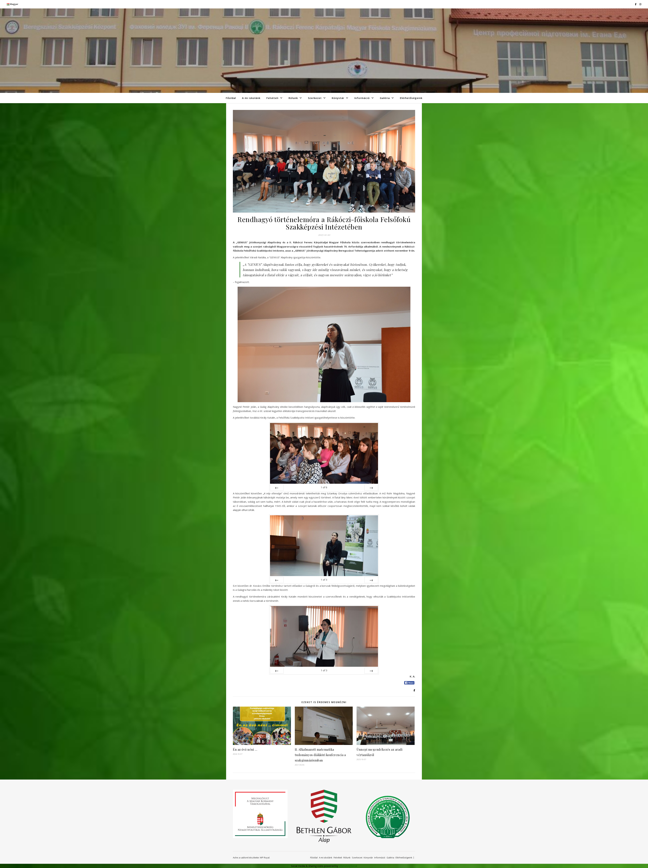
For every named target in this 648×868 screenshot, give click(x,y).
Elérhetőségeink (411, 98)
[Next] (371, 488)
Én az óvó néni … (245, 749)
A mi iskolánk (251, 98)
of (324, 487)
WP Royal (264, 857)
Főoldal (231, 98)
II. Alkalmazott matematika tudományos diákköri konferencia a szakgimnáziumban (320, 754)
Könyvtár (338, 98)
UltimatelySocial (348, 865)
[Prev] (277, 488)
